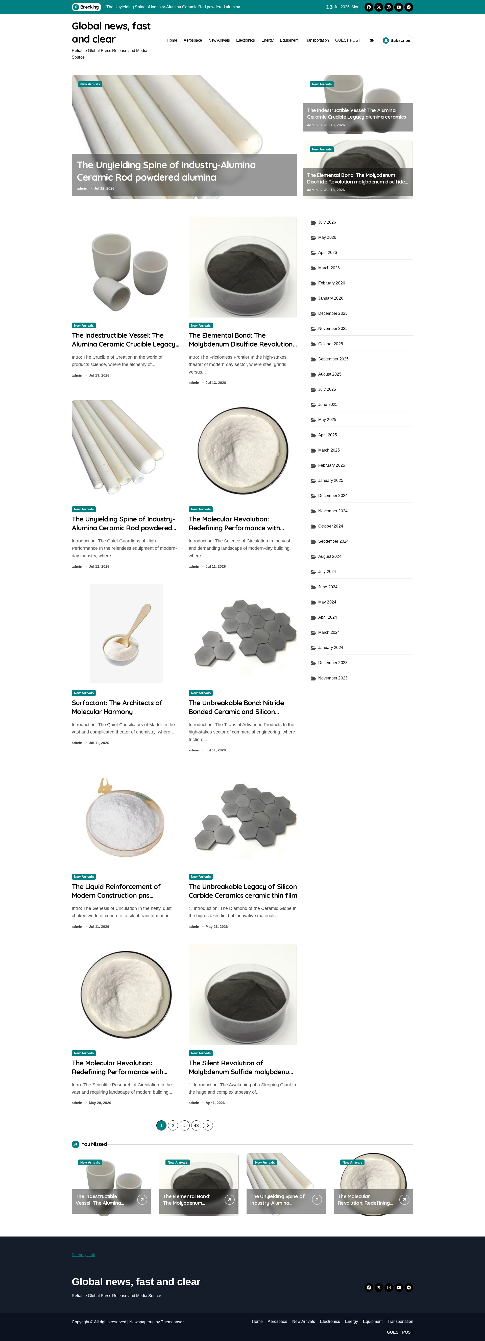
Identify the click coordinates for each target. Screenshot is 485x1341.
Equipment (289, 40)
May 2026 (327, 237)
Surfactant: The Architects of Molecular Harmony (117, 707)
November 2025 (333, 328)
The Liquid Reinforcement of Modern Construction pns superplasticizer (116, 895)
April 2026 (327, 252)
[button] (292, 137)
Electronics (245, 40)
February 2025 (331, 465)
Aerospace (193, 40)
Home (172, 40)
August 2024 (330, 556)
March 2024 (329, 632)
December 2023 (333, 663)
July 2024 (327, 571)
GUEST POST (347, 40)
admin (82, 188)
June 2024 (328, 587)
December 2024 (333, 495)
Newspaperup (142, 1322)
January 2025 (330, 480)
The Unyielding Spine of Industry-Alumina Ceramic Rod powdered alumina (123, 528)
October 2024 (330, 526)
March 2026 (329, 268)
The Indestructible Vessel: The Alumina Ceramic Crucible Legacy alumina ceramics (356, 113)
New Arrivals (219, 40)
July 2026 (327, 222)
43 (196, 1125)
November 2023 (333, 678)
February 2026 (331, 283)
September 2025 (333, 359)
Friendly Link (83, 1255)
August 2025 (330, 374)
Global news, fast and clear (136, 1281)
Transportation (317, 40)
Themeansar (172, 1322)
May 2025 (327, 419)
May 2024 (327, 602)
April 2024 (327, 617)
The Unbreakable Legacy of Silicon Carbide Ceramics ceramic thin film (243, 891)
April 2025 (327, 435)
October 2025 (330, 344)
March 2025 (329, 450)
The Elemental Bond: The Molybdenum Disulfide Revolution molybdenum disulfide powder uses (356, 181)
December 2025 (333, 313)
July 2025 (327, 389)
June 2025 (328, 404)
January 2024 (330, 647)
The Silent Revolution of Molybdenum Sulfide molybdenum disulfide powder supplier (242, 1072)
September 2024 (333, 541)
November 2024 (333, 511)
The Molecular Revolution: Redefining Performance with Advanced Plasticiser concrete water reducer (182, 177)
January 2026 (330, 298)
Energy (267, 40)
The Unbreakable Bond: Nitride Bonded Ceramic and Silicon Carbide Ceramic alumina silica (236, 711)
